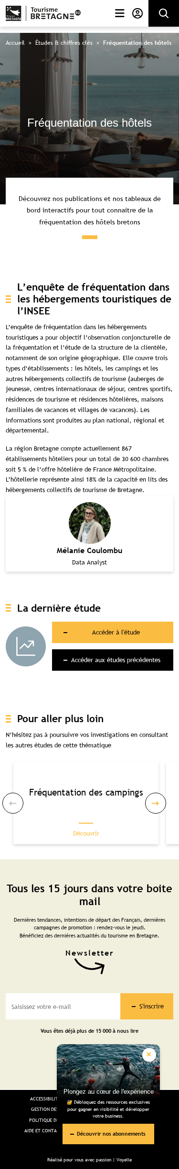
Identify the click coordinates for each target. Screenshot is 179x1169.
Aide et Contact (43, 1130)
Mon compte (135, 13)
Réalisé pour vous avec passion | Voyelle (89, 1159)
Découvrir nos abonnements (111, 1133)
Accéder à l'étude (115, 632)
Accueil (15, 43)
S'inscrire (151, 1006)
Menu (118, 13)
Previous (12, 803)
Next (155, 803)
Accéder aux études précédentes (115, 659)
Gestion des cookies (55, 1109)
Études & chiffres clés (64, 43)
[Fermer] (149, 1055)
